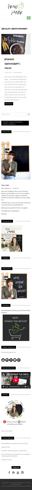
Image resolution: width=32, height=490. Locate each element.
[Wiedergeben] (4, 387)
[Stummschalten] (25, 387)
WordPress (28, 486)
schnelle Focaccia (6, 459)
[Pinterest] (13, 473)
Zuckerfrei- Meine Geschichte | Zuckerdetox (14, 450)
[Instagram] (22, 473)
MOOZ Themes (12, 486)
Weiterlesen (8, 103)
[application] (16, 380)
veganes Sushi (5, 447)
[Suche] (29, 114)
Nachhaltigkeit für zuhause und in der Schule (14, 443)
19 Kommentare (17, 72)
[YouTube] (18, 473)
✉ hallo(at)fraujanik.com (8, 352)
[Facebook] (9, 473)
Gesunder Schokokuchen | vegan (12, 63)
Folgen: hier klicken (7, 431)
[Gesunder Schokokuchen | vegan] (16, 44)
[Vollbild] (28, 387)
